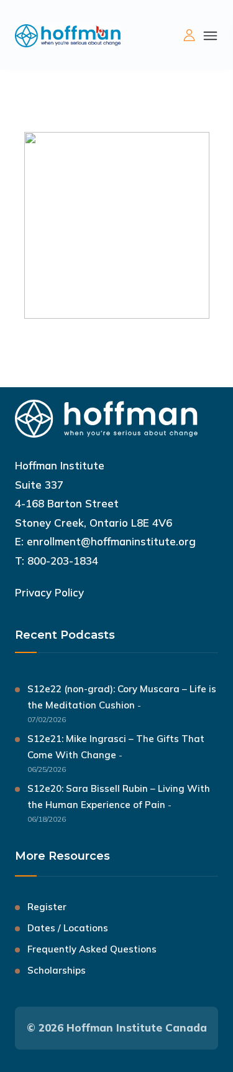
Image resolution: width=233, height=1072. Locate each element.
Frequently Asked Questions (92, 949)
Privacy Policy (49, 592)
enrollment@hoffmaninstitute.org (111, 541)
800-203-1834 (62, 560)
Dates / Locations (67, 928)
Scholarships (56, 970)
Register (46, 907)
